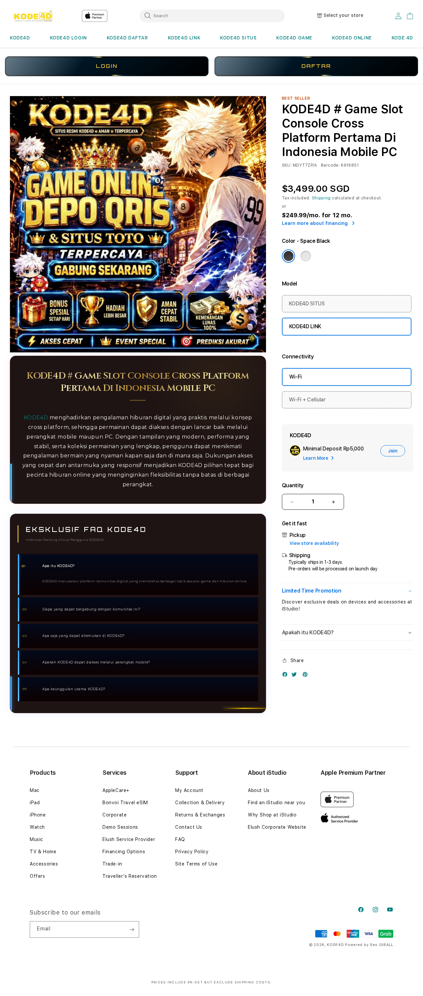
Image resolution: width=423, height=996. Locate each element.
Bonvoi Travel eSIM (125, 802)
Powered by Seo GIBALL (369, 945)
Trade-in (112, 863)
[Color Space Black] (288, 256)
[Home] (33, 16)
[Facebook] (286, 676)
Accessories (44, 863)
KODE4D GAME (294, 37)
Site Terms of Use (196, 863)
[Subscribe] (131, 929)
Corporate (114, 814)
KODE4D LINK (184, 37)
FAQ (180, 839)
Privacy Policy (192, 851)
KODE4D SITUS (238, 37)
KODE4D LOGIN (68, 37)
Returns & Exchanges (200, 814)
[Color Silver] (305, 256)
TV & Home (43, 851)
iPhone (38, 814)
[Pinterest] (306, 676)
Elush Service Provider (128, 839)
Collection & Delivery (200, 802)
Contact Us (188, 827)
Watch (37, 827)
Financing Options (123, 851)
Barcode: (330, 165)
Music (36, 839)
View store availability (314, 543)
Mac (35, 790)
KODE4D (20, 37)
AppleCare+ (116, 790)
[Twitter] (295, 676)
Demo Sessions (120, 827)
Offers (37, 876)
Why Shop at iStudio (272, 814)
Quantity (293, 485)
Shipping (321, 198)
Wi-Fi (295, 377)
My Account (189, 790)
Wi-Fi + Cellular (307, 399)
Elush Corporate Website (277, 827)
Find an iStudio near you (276, 802)
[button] (20, 38)
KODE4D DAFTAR (127, 37)
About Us (259, 790)
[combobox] (212, 16)
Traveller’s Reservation (129, 876)
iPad (35, 802)
